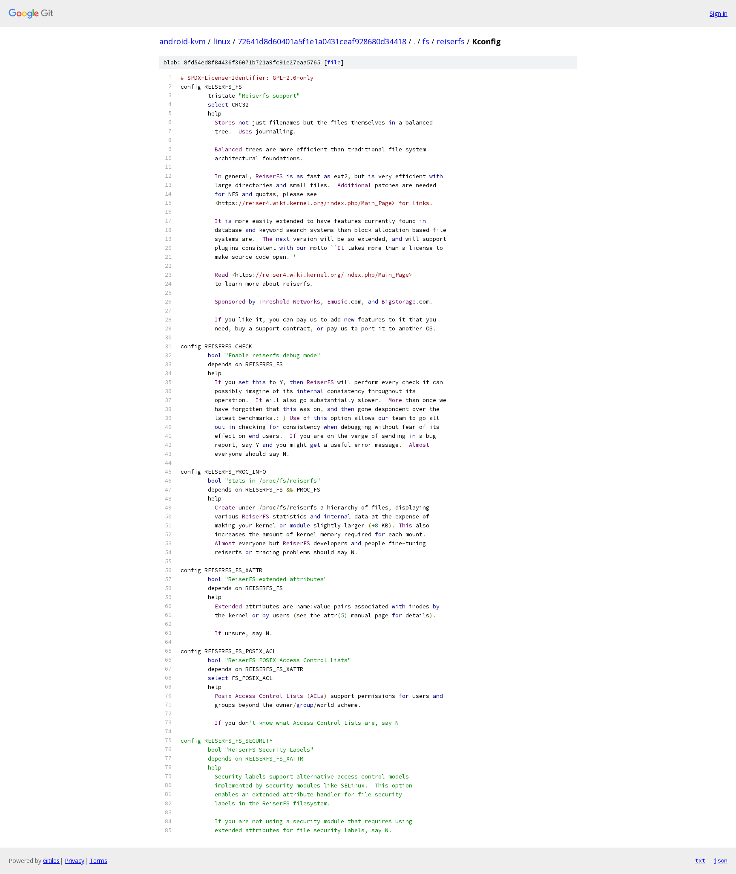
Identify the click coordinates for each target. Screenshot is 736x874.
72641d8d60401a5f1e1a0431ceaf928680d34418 (322, 41)
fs (426, 41)
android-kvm (182, 41)
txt (700, 860)
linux (221, 41)
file (334, 62)
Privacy (74, 861)
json (720, 860)
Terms (98, 861)
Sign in (718, 13)
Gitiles (51, 861)
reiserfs (451, 41)
